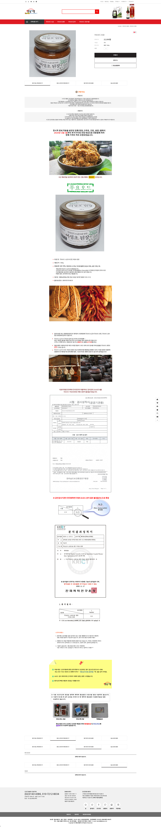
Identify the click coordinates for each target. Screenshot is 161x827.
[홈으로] (157, 399)
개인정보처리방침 (87, 814)
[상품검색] (157, 413)
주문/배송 (118, 808)
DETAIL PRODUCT (37, 83)
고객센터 (117, 1)
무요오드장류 (61, 21)
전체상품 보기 (33, 21)
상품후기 (112, 808)
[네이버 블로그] (157, 416)
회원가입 (106, 1)
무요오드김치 (72, 21)
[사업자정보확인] (85, 819)
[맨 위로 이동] (157, 420)
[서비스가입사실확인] (98, 797)
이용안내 (68, 814)
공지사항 (99, 808)
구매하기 (115, 55)
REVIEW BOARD (88, 83)
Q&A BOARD (114, 83)
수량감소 (112, 48)
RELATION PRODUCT (63, 83)
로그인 (102, 1)
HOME (119, 26)
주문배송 (112, 1)
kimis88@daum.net (102, 821)
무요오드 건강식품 (84, 21)
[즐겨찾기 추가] (157, 409)
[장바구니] (157, 403)
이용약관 (77, 814)
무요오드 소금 (50, 21)
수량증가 (109, 48)
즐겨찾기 (92, 808)
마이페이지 (123, 1)
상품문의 (105, 808)
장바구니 (132, 1)
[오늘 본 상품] (157, 406)
